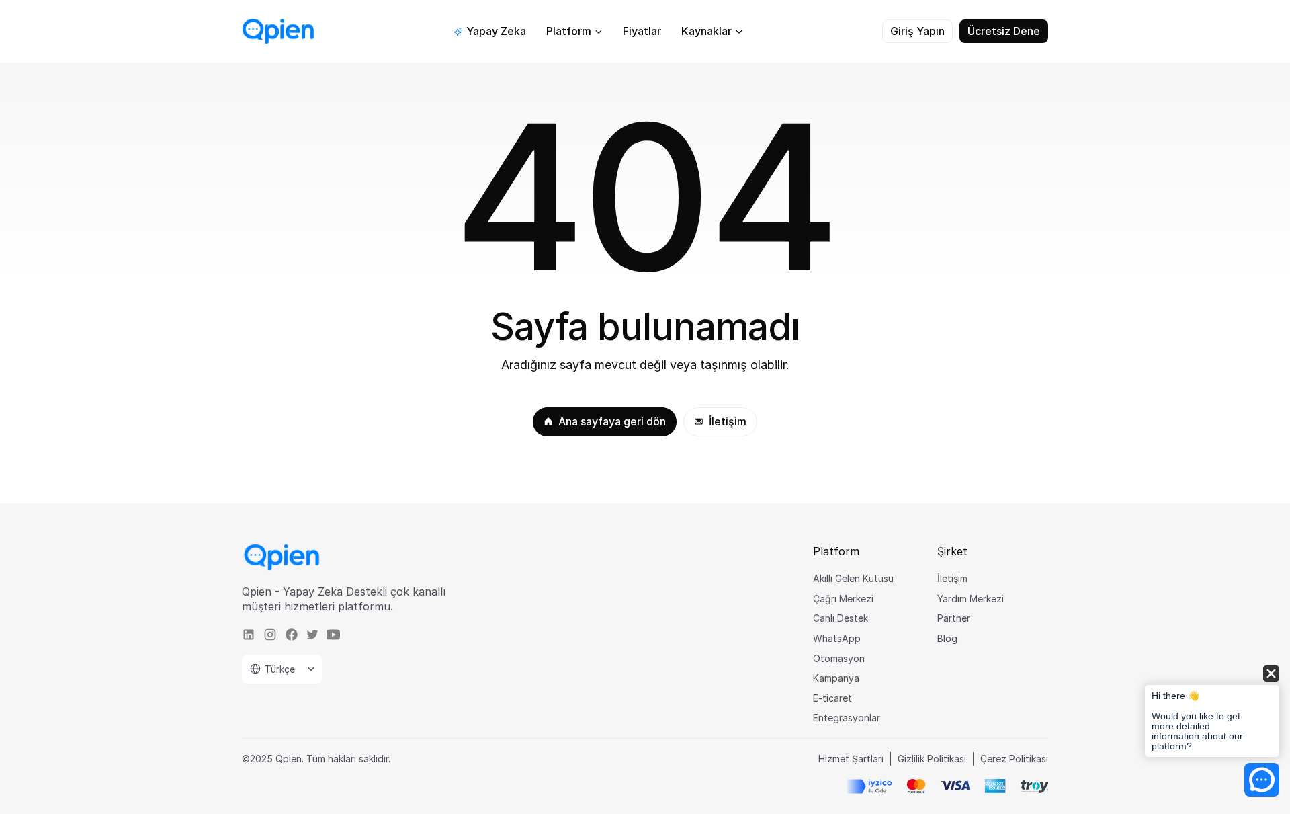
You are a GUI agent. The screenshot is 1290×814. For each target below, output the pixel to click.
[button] (1212, 712)
